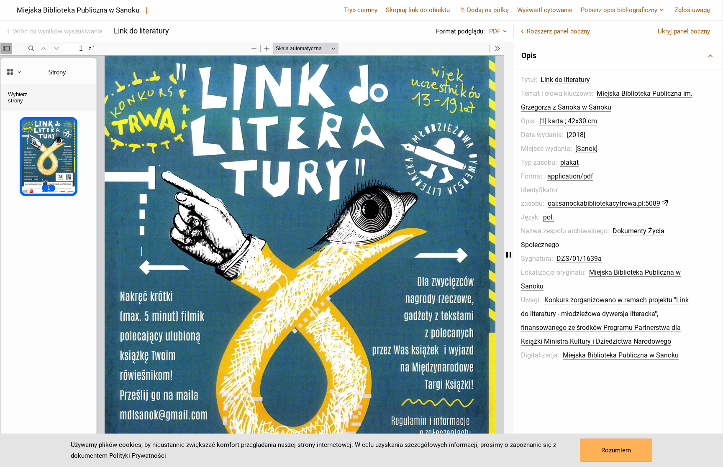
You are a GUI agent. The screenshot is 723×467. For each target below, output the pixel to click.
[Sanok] (586, 149)
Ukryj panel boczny (684, 31)
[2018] (576, 135)
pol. (548, 217)
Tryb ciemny (360, 10)
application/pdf (570, 176)
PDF (494, 31)
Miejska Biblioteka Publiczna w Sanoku (621, 355)
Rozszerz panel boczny (558, 31)
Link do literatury (565, 80)
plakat (569, 162)
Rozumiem (616, 450)
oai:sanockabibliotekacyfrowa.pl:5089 (604, 203)
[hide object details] (509, 254)
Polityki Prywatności (137, 455)
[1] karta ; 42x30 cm (568, 121)
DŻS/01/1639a (579, 259)
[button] (618, 55)
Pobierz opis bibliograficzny (619, 10)
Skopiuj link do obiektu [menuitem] (418, 10)
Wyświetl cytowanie (544, 10)
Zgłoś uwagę (692, 10)
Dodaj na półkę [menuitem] (488, 10)
